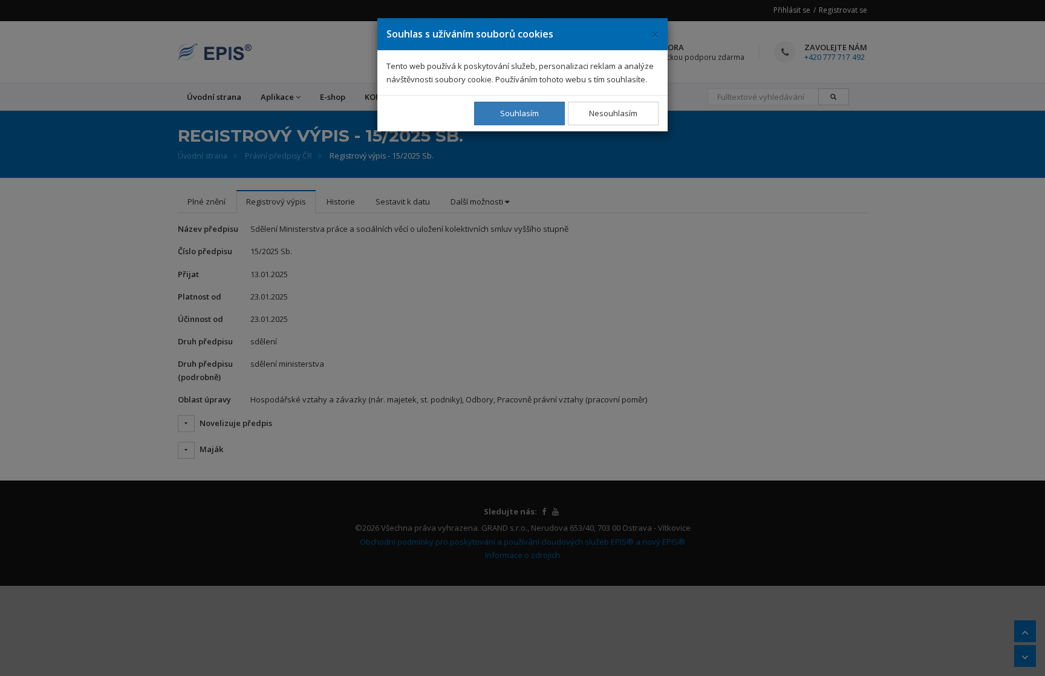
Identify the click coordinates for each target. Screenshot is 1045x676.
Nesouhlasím (613, 113)
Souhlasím (519, 113)
